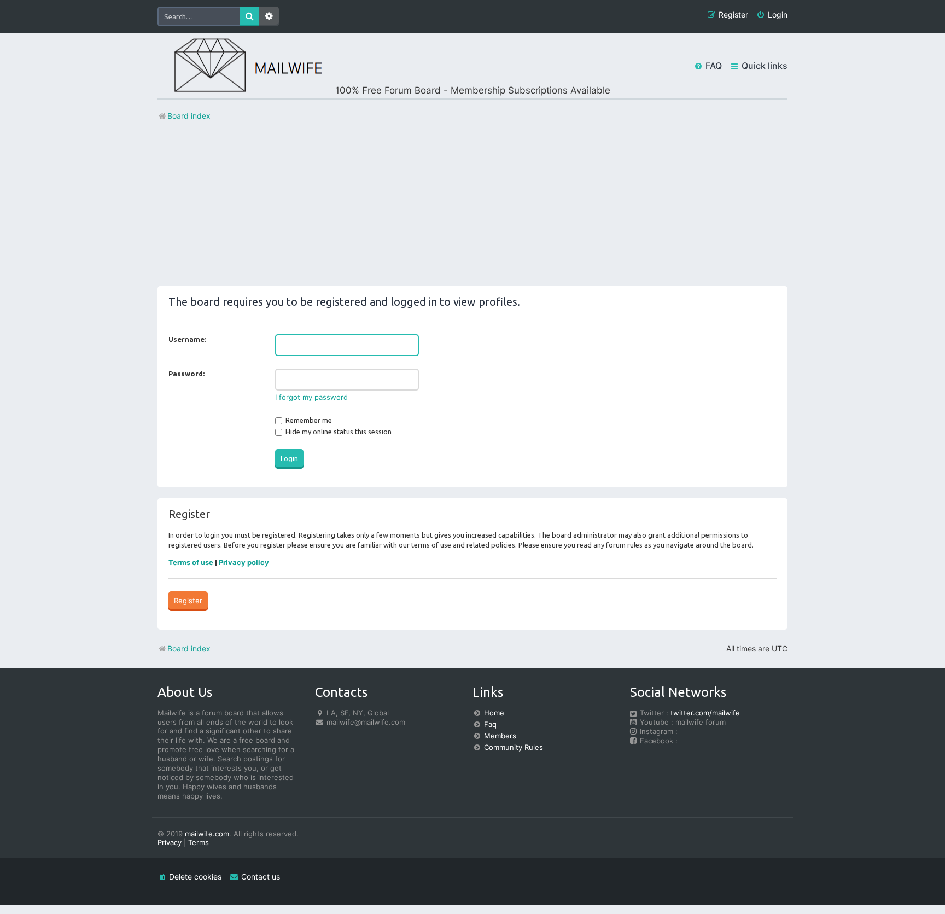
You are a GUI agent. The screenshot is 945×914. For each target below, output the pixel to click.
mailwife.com (207, 833)
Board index (189, 648)
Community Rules (513, 747)
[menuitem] (772, 15)
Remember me (308, 420)
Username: (187, 339)
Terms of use (190, 562)
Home (494, 712)
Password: (186, 373)
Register (188, 600)
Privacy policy (244, 562)
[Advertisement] (472, 209)
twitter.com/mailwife (705, 712)
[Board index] (240, 65)
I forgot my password (311, 397)
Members (500, 735)
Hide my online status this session (338, 431)
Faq (490, 724)
